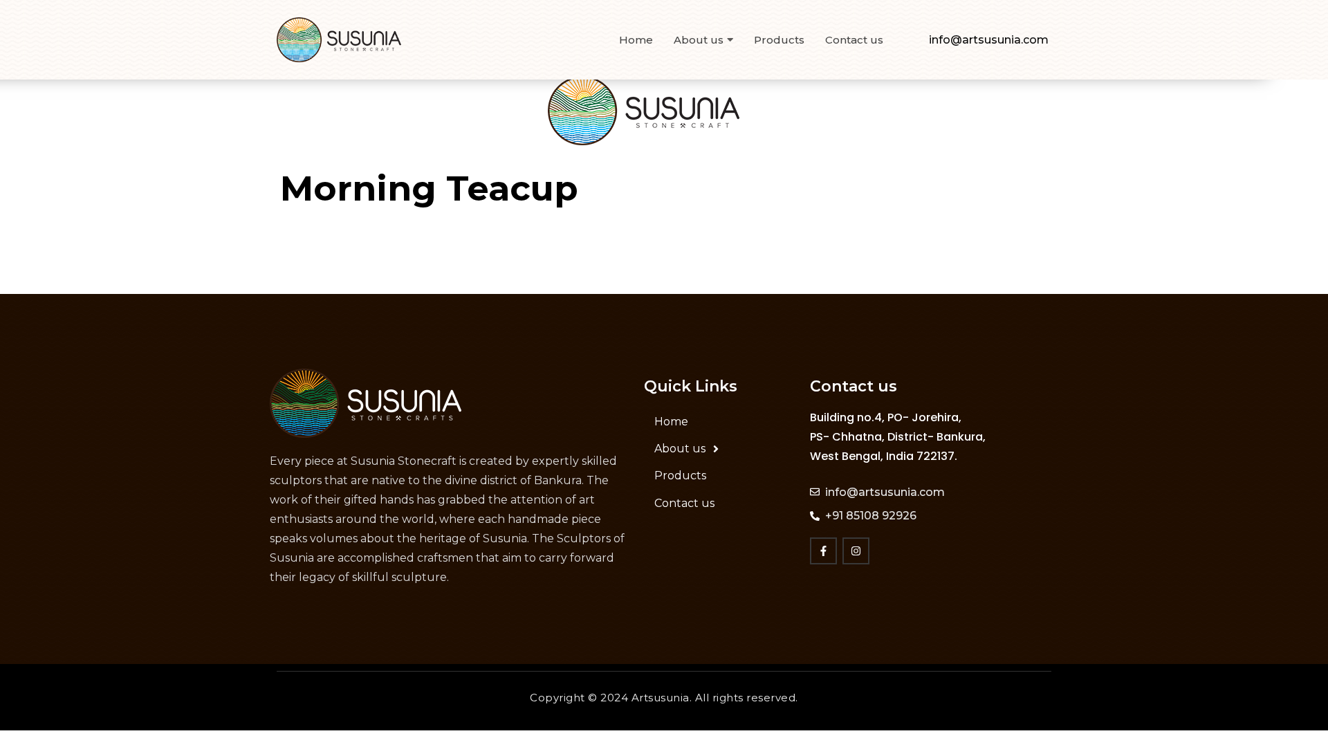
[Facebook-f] (823, 550)
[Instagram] (855, 550)
